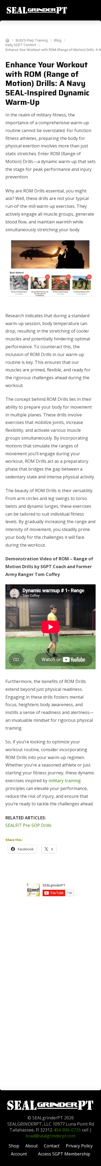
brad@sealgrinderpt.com (50, 1136)
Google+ (50, 902)
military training (64, 781)
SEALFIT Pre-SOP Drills (28, 825)
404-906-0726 (67, 1130)
